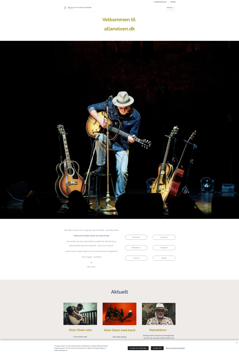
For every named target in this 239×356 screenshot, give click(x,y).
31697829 (173, 2)
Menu (171, 7)
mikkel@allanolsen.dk (160, 2)
